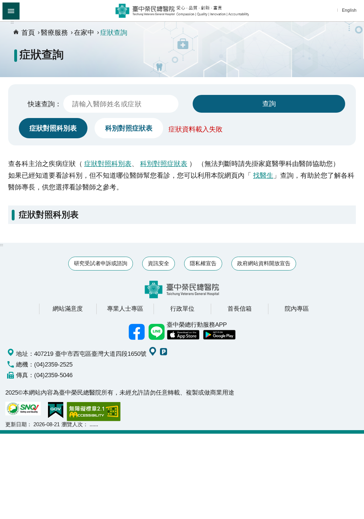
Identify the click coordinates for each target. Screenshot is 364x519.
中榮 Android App (219, 335)
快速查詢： (44, 104)
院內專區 (297, 308)
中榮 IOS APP (183, 335)
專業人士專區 (125, 308)
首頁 (28, 32)
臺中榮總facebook (137, 331)
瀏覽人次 (72, 424)
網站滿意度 (68, 308)
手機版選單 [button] (11, 11)
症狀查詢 (113, 32)
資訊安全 (158, 263)
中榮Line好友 (157, 331)
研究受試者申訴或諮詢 (100, 263)
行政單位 (182, 308)
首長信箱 (240, 308)
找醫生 (263, 175)
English (349, 10)
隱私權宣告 (203, 263)
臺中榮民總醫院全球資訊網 (182, 10)
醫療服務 (54, 32)
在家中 (84, 32)
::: (12, 22)
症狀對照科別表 (53, 128)
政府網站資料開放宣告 (263, 263)
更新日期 (16, 424)
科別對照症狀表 (128, 128)
